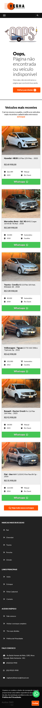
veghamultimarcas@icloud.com (17, 678)
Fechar (35, 703)
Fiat (7, 530)
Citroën (9, 560)
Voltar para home (25, 90)
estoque (21, 116)
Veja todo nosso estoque (22, 508)
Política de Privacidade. (11, 697)
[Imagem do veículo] (21, 140)
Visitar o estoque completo (16, 624)
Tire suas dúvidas (12, 631)
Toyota (8, 545)
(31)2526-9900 (11, 663)
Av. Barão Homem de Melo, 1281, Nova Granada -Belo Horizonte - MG (18, 656)
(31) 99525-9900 (12, 670)
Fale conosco (11, 616)
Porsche (9, 552)
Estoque (9, 584)
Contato (9, 599)
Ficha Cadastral (12, 592)
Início (8, 577)
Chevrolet (10, 537)
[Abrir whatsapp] (36, 694)
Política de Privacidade (14, 638)
